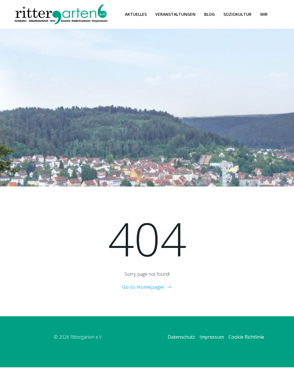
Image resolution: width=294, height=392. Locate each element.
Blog (209, 14)
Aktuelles (136, 14)
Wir (264, 14)
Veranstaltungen (175, 14)
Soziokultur (237, 14)
